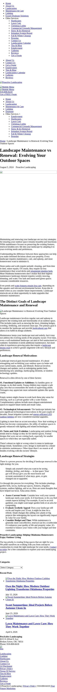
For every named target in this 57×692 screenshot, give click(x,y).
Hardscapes (5, 659)
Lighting (3, 656)
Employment (5, 676)
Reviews (4, 681)
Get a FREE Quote (8, 94)
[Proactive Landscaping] (11, 82)
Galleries (4, 678)
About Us (4, 661)
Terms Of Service (7, 671)
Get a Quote (5, 683)
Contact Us (5, 663)
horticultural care (39, 328)
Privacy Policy (6, 668)
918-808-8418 (6, 92)
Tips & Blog (5, 673)
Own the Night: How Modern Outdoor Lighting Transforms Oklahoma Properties (30, 588)
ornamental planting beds (41, 271)
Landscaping (5, 654)
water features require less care (28, 285)
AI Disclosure (6, 666)
